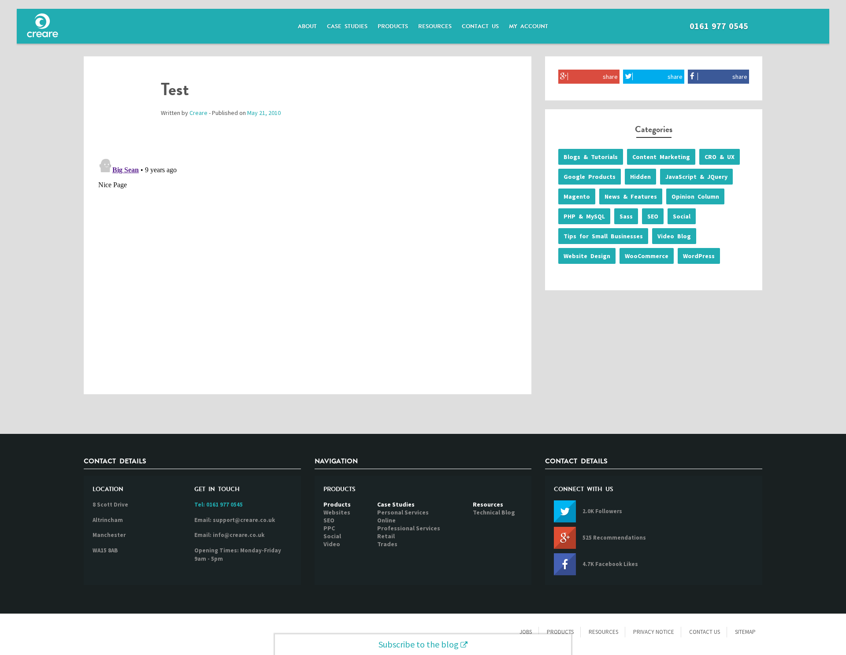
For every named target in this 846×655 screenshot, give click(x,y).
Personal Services (403, 512)
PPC (329, 528)
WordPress (699, 256)
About (307, 26)
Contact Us (480, 26)
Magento (577, 196)
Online (386, 520)
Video (331, 544)
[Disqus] (307, 265)
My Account (528, 26)
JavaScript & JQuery (696, 177)
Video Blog (674, 236)
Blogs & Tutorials (591, 157)
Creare (198, 113)
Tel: (218, 504)
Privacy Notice (653, 632)
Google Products (590, 177)
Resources (435, 26)
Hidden (640, 177)
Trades (387, 544)
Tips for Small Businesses (603, 236)
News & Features (631, 196)
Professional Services (408, 528)
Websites (336, 512)
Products (393, 26)
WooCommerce (646, 256)
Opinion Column (695, 196)
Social (681, 216)
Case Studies (347, 26)
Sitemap (745, 632)
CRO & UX (720, 157)
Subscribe (418, 644)
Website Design (587, 256)
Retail (386, 536)
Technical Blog (494, 512)
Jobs (525, 632)
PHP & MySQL (584, 216)
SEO (652, 216)
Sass (626, 216)
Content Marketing (661, 157)
